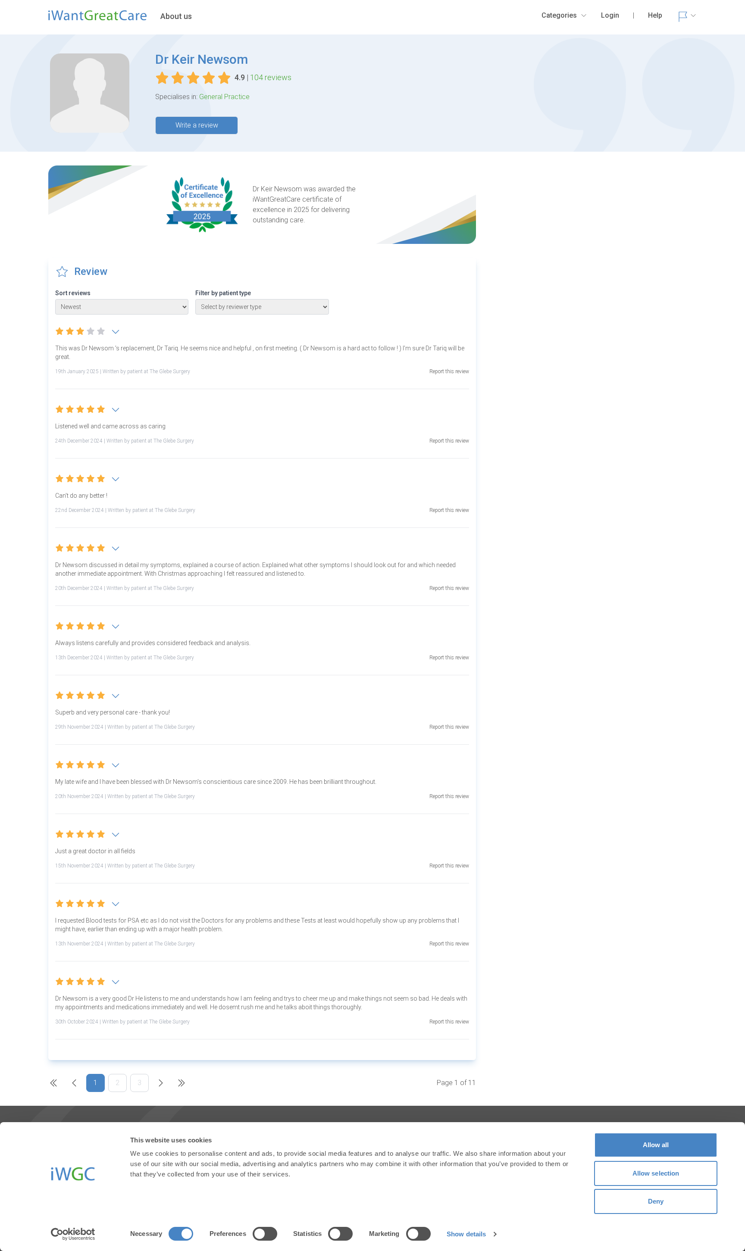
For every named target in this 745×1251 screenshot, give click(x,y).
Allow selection (655, 1173)
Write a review (196, 125)
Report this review (449, 371)
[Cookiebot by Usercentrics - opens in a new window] (73, 1234)
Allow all (656, 1144)
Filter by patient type (223, 293)
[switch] (265, 1234)
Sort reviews (73, 293)
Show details (466, 1234)
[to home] (97, 19)
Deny (656, 1201)
